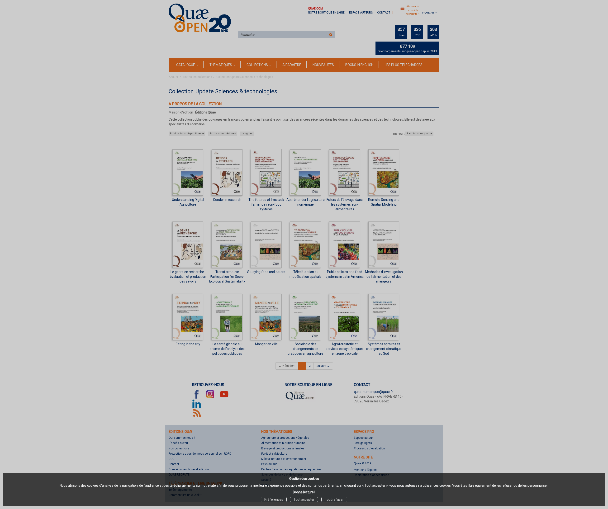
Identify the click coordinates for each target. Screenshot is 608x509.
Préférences (273, 499)
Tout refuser (334, 499)
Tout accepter (304, 499)
